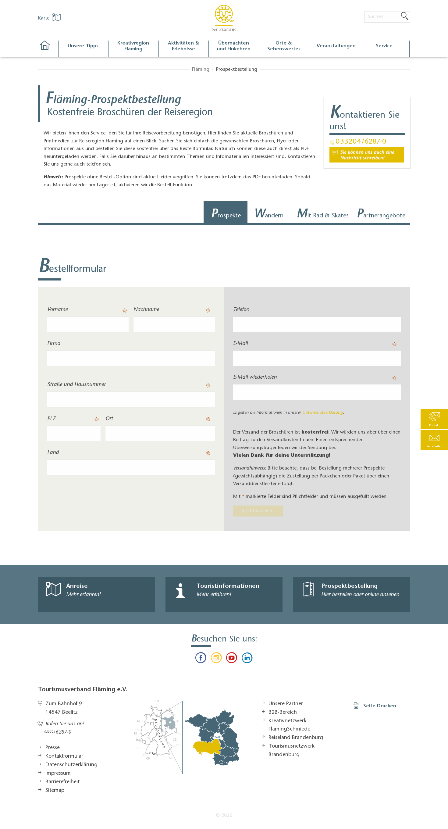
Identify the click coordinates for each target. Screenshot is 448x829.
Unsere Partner (285, 704)
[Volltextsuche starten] (404, 16)
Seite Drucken (379, 706)
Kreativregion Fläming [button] (133, 46)
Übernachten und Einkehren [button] (234, 46)
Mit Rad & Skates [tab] (323, 215)
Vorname (57, 310)
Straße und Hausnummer (76, 385)
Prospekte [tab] (226, 215)
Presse (52, 748)
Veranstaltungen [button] (336, 46)
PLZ (51, 419)
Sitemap (54, 790)
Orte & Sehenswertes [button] (283, 46)
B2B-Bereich (282, 712)
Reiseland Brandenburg (295, 738)
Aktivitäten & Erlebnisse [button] (183, 46)
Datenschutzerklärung (322, 413)
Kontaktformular (64, 756)
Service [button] (384, 46)
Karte (44, 18)
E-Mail (240, 343)
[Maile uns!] (366, 154)
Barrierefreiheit (62, 782)
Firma (53, 343)
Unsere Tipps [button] (83, 46)
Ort (109, 419)
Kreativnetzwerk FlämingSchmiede (289, 725)
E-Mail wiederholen (255, 377)
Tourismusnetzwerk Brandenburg (291, 751)
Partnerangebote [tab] (381, 215)
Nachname (146, 310)
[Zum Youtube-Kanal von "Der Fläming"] (231, 659)
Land (53, 453)
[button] (434, 440)
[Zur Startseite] (48, 49)
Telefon (241, 310)
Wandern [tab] (268, 215)
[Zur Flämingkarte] (189, 737)
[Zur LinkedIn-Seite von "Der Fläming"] (246, 659)
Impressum (58, 773)
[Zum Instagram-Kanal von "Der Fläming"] (216, 659)
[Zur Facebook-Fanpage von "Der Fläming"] (200, 659)
